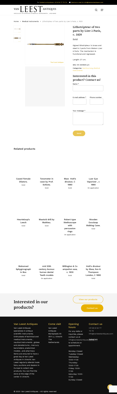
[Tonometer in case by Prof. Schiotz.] (46, 163)
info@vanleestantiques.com (81, 340)
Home (16, 21)
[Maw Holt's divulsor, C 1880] (70, 163)
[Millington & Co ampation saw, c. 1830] (70, 251)
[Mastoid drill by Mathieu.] (46, 204)
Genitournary (87, 68)
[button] (102, 10)
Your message (79, 111)
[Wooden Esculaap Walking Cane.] (93, 204)
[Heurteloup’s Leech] (23, 204)
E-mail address (79, 97)
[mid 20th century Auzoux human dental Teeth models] (46, 251)
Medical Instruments (30, 21)
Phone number (96, 97)
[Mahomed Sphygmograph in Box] (23, 251)
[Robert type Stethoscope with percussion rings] (70, 204)
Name (76, 84)
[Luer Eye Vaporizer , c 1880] (93, 163)
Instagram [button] (93, 339)
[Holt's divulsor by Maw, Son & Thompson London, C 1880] (93, 251)
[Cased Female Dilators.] (23, 163)
